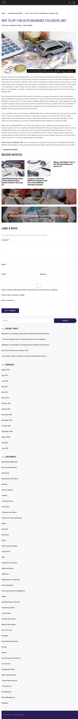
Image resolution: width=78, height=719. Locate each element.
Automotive (5, 473)
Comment (6, 240)
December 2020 (7, 415)
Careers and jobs (7, 490)
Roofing (4, 647)
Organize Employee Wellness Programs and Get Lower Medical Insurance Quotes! (37, 181)
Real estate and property (10, 641)
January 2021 (6, 409)
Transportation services (9, 680)
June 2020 (5, 448)
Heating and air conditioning (11, 580)
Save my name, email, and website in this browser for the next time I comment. (30, 290)
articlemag (28, 25)
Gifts (3, 557)
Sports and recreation (9, 675)
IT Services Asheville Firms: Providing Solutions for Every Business (24, 339)
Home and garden (7, 585)
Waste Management (8, 697)
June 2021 (5, 381)
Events (4, 540)
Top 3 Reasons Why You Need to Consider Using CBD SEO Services (24, 356)
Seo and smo (6, 664)
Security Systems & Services (11, 658)
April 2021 (5, 392)
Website (43, 274)
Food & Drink (6, 551)
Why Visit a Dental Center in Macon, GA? (15, 350)
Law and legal (6, 613)
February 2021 (6, 403)
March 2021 (5, 398)
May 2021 (5, 386)
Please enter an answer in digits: (13, 295)
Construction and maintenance (12, 518)
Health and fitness (8, 568)
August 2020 (6, 437)
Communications (7, 501)
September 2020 (7, 431)
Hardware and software (9, 563)
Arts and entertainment (9, 467)
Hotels (4, 596)
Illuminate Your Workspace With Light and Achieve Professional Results (25, 334)
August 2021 (6, 370)
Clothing (4, 495)
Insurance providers (10, 149)
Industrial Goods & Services (11, 602)
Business (5, 484)
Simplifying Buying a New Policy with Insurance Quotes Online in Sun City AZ (12, 181)
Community (5, 507)
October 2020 (6, 426)
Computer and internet (9, 512)
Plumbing (5, 636)
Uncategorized (6, 692)
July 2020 (5, 443)
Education (5, 529)
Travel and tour (6, 686)
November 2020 (7, 420)
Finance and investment (9, 546)
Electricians (5, 535)
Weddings (5, 703)
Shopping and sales (8, 669)
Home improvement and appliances (13, 591)
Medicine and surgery (9, 624)
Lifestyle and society (8, 619)
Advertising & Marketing (9, 462)
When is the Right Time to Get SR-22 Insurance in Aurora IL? (64, 164)
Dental (4, 523)
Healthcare (5, 574)
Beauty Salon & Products (10, 479)
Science (4, 652)
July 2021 (5, 375)
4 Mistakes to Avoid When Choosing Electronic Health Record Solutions (25, 345)
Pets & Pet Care (7, 630)
